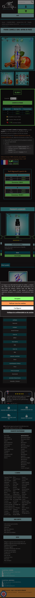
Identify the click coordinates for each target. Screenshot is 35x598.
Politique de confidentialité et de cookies (20, 312)
